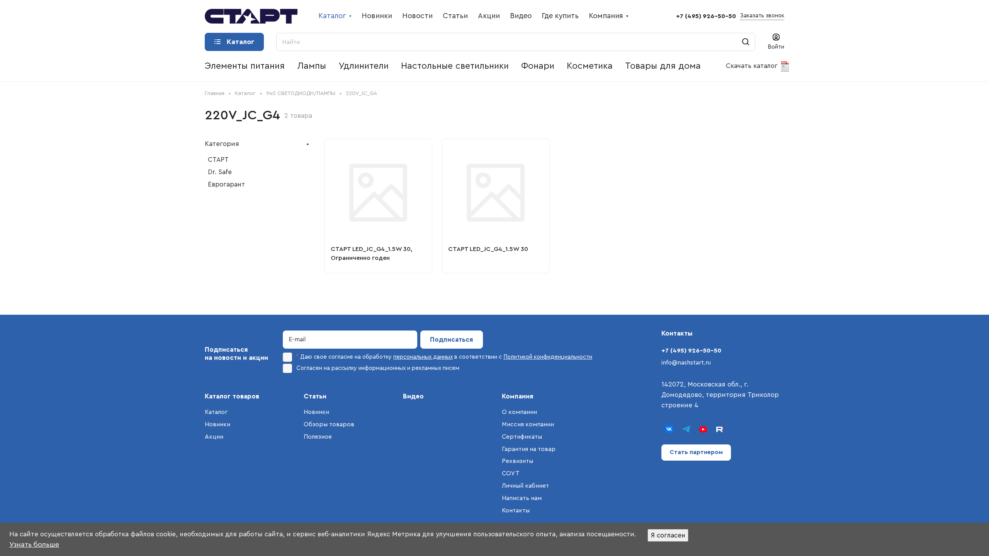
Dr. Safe (220, 172)
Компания (518, 396)
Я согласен (668, 535)
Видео (413, 396)
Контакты (516, 510)
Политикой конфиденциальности (547, 357)
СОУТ (511, 473)
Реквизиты (517, 461)
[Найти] (745, 42)
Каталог (216, 412)
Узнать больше (34, 544)
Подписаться (451, 339)
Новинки (217, 424)
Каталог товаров (232, 396)
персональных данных (423, 357)
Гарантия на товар (529, 449)
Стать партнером (696, 452)
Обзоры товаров (329, 424)
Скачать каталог (753, 66)
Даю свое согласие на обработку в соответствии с (444, 357)
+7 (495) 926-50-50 (706, 16)
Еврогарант (226, 184)
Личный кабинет (525, 486)
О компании (519, 412)
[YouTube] (703, 429)
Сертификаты (522, 437)
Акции (214, 437)
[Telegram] (686, 429)
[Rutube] (720, 429)
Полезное (318, 437)
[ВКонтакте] (669, 429)
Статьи (315, 396)
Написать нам (522, 498)
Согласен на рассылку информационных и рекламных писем (377, 368)
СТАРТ (218, 159)
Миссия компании (528, 424)
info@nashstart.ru (686, 362)
